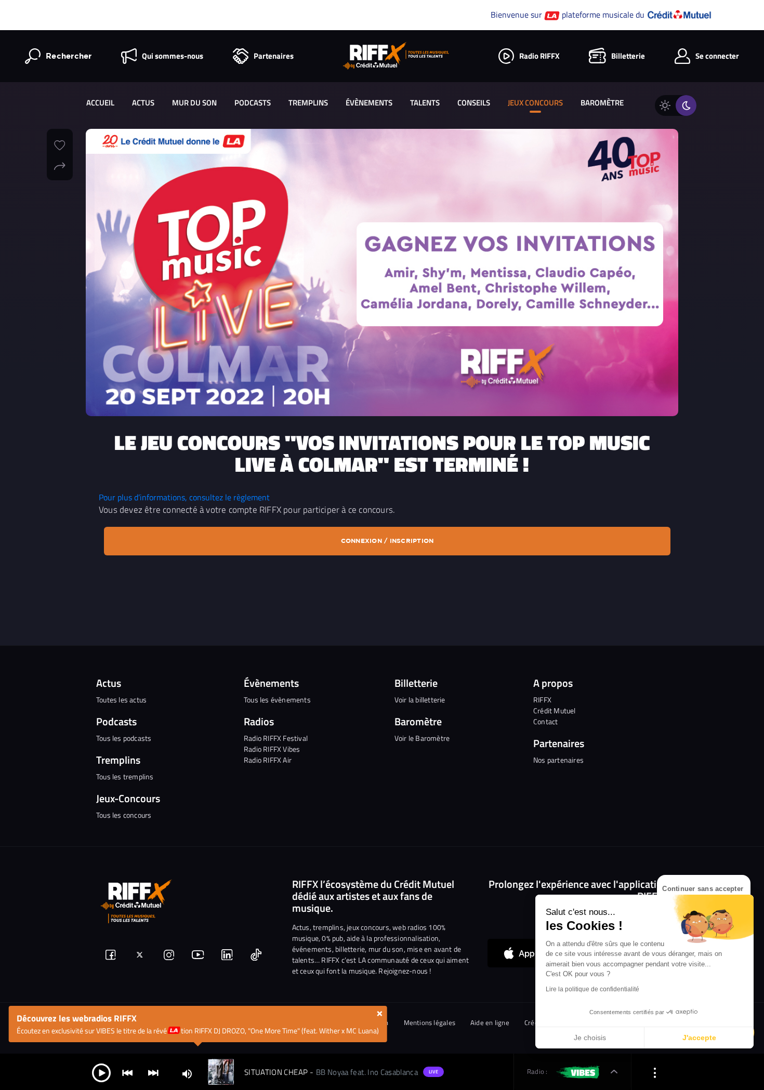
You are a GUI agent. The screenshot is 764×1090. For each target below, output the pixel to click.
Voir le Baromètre (422, 738)
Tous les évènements (277, 699)
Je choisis (590, 1037)
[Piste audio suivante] (153, 1072)
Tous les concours (123, 814)
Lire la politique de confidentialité (592, 989)
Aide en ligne (489, 1023)
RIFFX (542, 699)
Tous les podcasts (123, 738)
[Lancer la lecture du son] (101, 1072)
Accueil (100, 103)
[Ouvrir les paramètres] (655, 1072)
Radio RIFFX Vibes (272, 748)
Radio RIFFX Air (268, 759)
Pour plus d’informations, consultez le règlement (184, 497)
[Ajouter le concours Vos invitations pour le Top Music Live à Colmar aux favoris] (60, 144)
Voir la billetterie (419, 699)
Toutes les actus (121, 699)
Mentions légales (430, 1023)
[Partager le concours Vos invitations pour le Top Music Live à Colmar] (60, 164)
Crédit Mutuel (554, 710)
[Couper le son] (187, 1073)
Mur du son (194, 103)
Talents (425, 103)
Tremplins (308, 103)
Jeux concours (535, 103)
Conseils (473, 103)
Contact (545, 721)
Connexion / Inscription (387, 540)
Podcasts (252, 103)
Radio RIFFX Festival (276, 738)
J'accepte (699, 1037)
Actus (143, 103)
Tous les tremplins (125, 776)
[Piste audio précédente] (127, 1072)
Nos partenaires (558, 759)
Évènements (369, 103)
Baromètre (602, 103)
